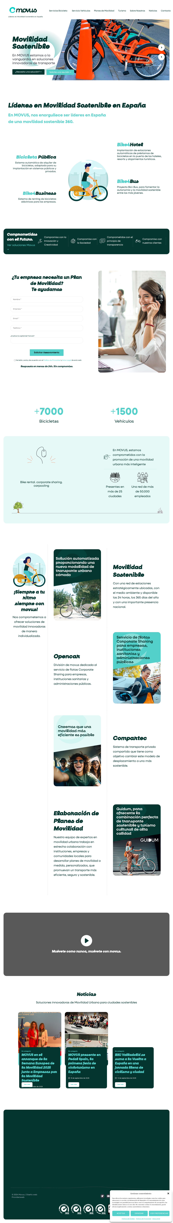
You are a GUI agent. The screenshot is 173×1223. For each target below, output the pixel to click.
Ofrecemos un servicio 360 (99, 1163)
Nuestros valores (95, 1169)
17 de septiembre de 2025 (33, 1086)
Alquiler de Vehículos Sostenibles (64, 1163)
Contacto (166, 11)
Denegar (139, 1213)
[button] (168, 1193)
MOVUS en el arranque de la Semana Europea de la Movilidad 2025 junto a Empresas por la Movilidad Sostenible (39, 1067)
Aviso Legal (156, 1218)
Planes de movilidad (20, 1163)
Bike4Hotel (16, 1169)
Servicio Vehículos (81, 11)
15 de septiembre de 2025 (80, 1078)
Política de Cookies (128, 1218)
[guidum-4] (137, 875)
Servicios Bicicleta (58, 11)
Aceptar (121, 1213)
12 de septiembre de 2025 (127, 1078)
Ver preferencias (159, 1213)
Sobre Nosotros (137, 11)
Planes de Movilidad (104, 11)
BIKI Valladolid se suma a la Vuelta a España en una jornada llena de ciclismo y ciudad (130, 1063)
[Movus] (25, 9)
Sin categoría (26, 1051)
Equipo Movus (94, 1172)
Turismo (122, 11)
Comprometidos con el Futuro (100, 1166)
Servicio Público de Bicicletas (24, 1166)
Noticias (153, 11)
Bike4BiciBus (17, 1175)
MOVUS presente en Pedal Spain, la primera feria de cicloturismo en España (84, 1063)
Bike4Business (18, 1172)
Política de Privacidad (143, 1218)
